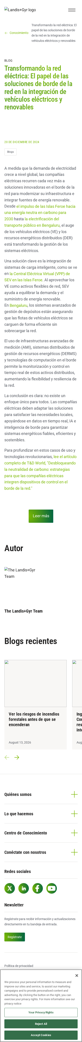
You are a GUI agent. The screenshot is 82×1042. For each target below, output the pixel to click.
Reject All (41, 1023)
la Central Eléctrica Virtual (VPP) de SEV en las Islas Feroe (37, 276)
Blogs (10, 151)
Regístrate (15, 937)
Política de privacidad (18, 966)
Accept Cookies (41, 1035)
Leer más (41, 516)
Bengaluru (18, 305)
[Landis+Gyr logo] (21, 10)
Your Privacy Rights (40, 1012)
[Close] (77, 975)
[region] (41, 1005)
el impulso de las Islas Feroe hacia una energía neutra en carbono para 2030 (39, 212)
